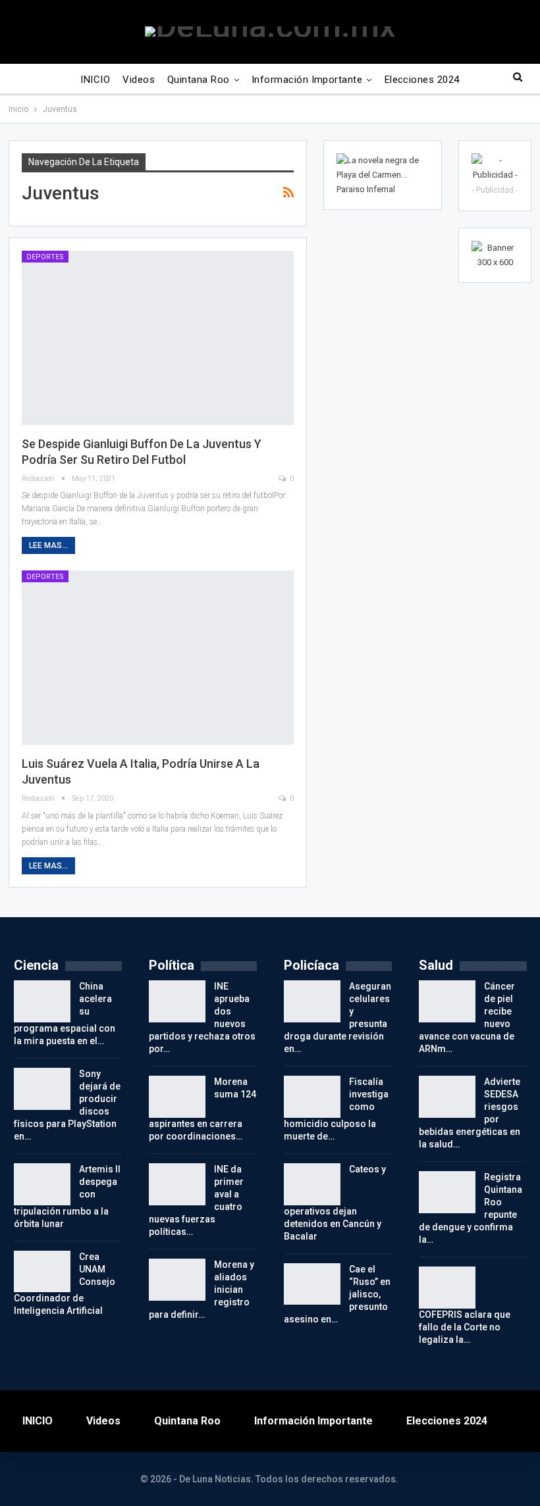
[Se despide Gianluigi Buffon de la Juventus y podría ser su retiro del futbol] (158, 338)
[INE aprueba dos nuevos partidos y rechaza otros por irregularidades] (177, 1001)
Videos (138, 80)
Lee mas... (48, 545)
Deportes (45, 257)
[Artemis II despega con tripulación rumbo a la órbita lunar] (42, 1184)
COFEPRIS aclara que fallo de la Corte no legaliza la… (464, 1327)
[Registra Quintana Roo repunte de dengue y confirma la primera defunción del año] (447, 1192)
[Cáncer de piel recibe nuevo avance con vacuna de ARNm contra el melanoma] (447, 1001)
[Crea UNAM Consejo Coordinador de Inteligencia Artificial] (42, 1272)
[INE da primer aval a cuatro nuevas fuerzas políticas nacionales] (177, 1184)
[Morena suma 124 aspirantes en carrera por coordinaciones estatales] (177, 1097)
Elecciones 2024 (422, 80)
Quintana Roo (198, 80)
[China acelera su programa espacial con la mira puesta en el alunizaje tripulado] (42, 1001)
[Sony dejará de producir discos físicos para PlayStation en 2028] (42, 1089)
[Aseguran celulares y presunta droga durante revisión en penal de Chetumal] (312, 1001)
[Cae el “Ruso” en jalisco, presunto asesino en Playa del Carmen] (312, 1284)
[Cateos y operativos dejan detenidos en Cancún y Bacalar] (312, 1184)
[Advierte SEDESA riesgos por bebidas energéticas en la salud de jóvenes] (447, 1097)
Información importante (307, 80)
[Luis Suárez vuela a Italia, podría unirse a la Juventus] (158, 657)
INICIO (95, 80)
